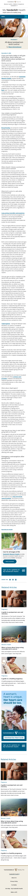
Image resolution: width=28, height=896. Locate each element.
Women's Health (6, 644)
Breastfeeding (5, 128)
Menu (3, 16)
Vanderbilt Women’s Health (11, 554)
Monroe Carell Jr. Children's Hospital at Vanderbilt (15, 4)
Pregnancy (14, 39)
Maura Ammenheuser (15, 47)
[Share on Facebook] (10, 579)
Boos (2, 90)
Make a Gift (14, 892)
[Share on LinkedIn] (13, 579)
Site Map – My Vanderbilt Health (14, 888)
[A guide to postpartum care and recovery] (14, 598)
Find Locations (10, 561)
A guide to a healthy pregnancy (11, 679)
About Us (14, 877)
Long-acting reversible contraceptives (12, 213)
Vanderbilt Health (14, 874)
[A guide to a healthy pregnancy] (14, 665)
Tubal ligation (5, 324)
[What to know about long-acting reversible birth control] (14, 634)
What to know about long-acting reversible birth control (12, 648)
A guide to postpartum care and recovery (12, 613)
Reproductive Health (7, 529)
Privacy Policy (14, 881)
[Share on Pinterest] (15, 579)
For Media (14, 885)
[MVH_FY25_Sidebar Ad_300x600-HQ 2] (14, 716)
